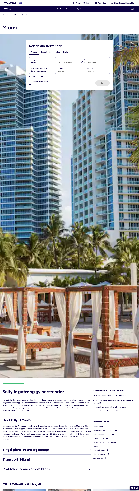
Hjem (4, 15)
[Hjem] (10, 3)
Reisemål (10, 15)
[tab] (34, 52)
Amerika (17, 15)
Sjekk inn (80, 9)
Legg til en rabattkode (37, 77)
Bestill (59, 9)
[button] (83, 61)
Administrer (69, 9)
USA (23, 15)
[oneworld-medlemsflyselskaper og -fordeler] (20, 3)
